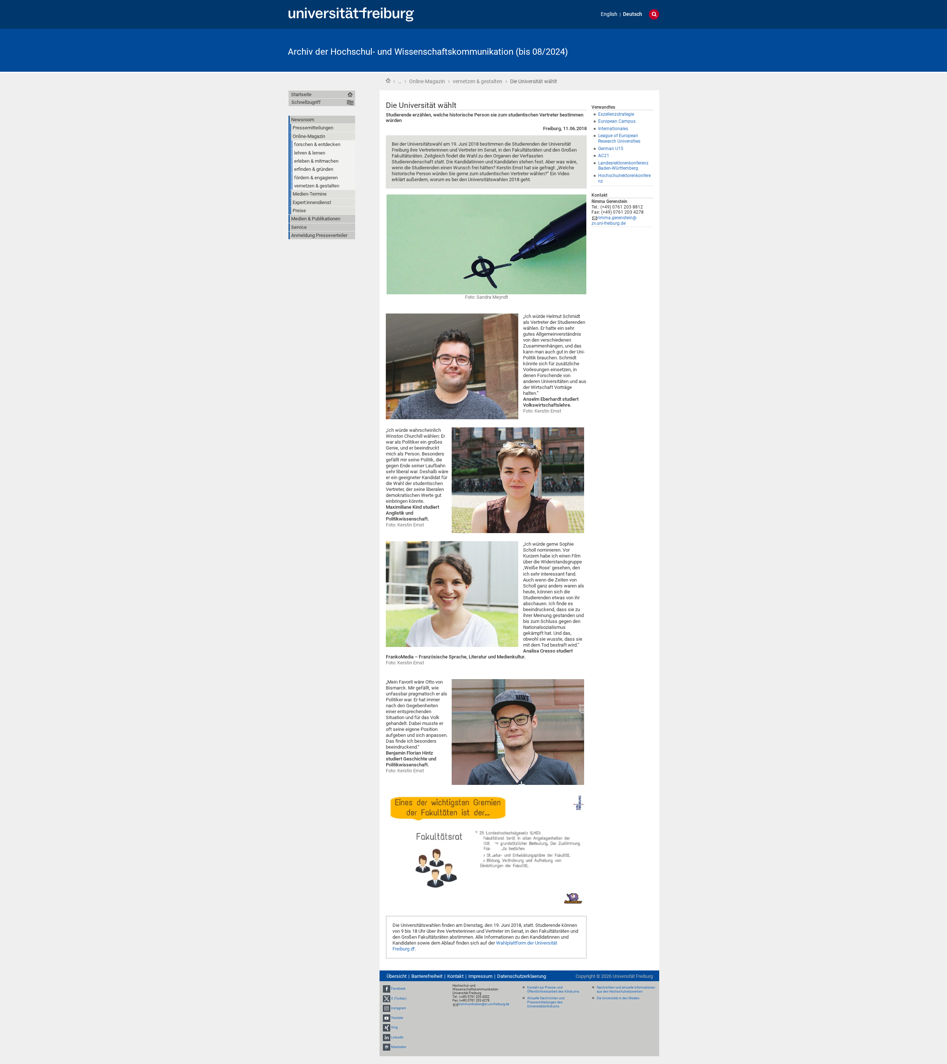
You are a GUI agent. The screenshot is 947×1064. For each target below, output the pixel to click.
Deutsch (632, 14)
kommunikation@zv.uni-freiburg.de (483, 1004)
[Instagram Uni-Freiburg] (386, 1008)
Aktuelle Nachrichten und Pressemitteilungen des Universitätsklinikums (546, 1002)
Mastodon (398, 1047)
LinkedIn (397, 1037)
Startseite (388, 80)
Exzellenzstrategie (616, 114)
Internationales (613, 128)
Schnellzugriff (306, 102)
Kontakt (455, 976)
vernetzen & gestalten (477, 81)
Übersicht (397, 976)
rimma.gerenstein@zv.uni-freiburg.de (614, 220)
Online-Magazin (427, 81)
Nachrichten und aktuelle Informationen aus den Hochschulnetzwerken (626, 989)
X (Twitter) (399, 998)
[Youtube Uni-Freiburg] (386, 1018)
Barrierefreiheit (426, 976)
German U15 (610, 148)
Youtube (397, 1018)
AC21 (603, 155)
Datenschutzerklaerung (521, 976)
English (609, 14)
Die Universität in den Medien (618, 998)
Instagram (398, 1008)
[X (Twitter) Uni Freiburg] (386, 998)
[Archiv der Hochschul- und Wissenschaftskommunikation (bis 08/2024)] (623, 49)
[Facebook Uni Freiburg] (386, 989)
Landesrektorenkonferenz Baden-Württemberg (623, 165)
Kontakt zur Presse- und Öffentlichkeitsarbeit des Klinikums (553, 989)
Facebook (398, 989)
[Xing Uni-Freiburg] (386, 1027)
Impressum (480, 976)
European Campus (617, 121)
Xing (394, 1027)
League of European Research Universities (619, 138)
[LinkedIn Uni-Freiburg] (386, 1037)
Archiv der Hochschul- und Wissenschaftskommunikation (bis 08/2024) (428, 52)
